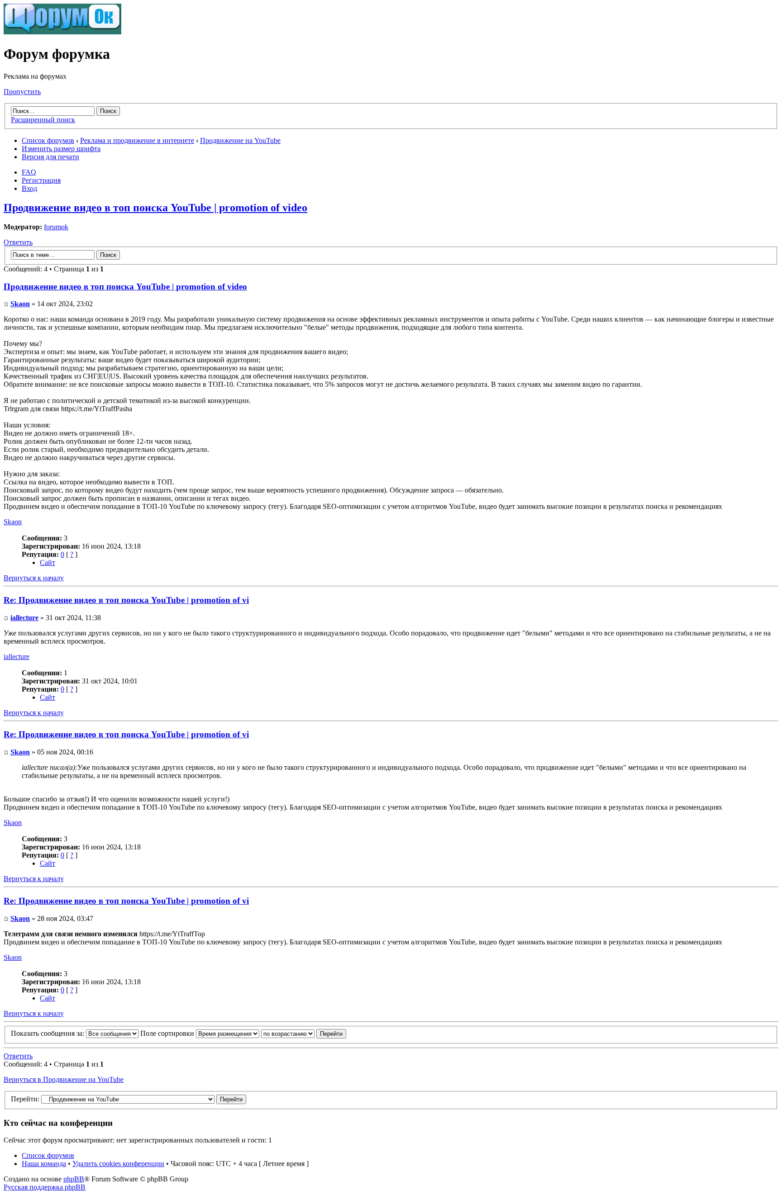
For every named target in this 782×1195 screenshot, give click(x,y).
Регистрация (41, 180)
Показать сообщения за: (48, 1033)
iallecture (24, 617)
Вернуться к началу (34, 578)
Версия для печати (50, 157)
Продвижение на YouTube (240, 140)
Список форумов (48, 140)
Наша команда (44, 1163)
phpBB (73, 1179)
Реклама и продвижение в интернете (137, 140)
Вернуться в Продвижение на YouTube (64, 1079)
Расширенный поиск (43, 119)
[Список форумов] (62, 32)
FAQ (29, 172)
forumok (56, 227)
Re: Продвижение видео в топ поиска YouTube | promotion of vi (126, 600)
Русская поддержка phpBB (45, 1187)
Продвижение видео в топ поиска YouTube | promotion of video (155, 207)
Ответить (18, 242)
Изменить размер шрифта (61, 148)
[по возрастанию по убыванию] (303, 1033)
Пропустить (22, 91)
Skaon (20, 304)
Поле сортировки (168, 1033)
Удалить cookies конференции (118, 1163)
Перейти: (25, 1099)
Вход (29, 188)
